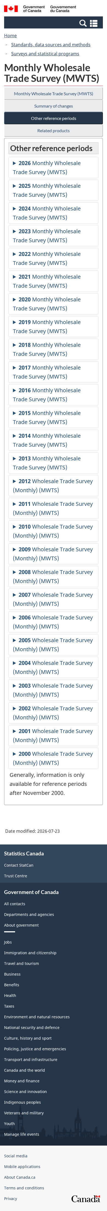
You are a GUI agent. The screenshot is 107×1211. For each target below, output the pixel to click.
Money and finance (22, 1080)
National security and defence (32, 1027)
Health (10, 995)
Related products (53, 130)
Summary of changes (53, 105)
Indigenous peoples (22, 1102)
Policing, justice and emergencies (35, 1048)
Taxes (9, 1006)
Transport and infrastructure (30, 1059)
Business (12, 974)
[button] (54, 23)
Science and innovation (25, 1091)
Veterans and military (24, 1112)
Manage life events (21, 1134)
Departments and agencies (29, 914)
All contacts (14, 903)
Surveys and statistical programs (45, 54)
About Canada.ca (19, 1177)
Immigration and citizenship (30, 952)
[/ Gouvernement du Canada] (40, 9)
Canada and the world (24, 1070)
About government (21, 925)
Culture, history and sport (28, 1038)
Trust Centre (15, 875)
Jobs (8, 942)
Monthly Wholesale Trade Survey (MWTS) (53, 93)
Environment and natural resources (37, 1016)
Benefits (11, 984)
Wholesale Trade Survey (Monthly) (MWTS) (53, 486)
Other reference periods (53, 118)
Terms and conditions (24, 1187)
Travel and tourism (21, 963)
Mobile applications (22, 1166)
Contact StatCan (18, 865)
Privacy (10, 1198)
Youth (9, 1123)
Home (10, 36)
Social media (15, 1155)
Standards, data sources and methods (51, 45)
